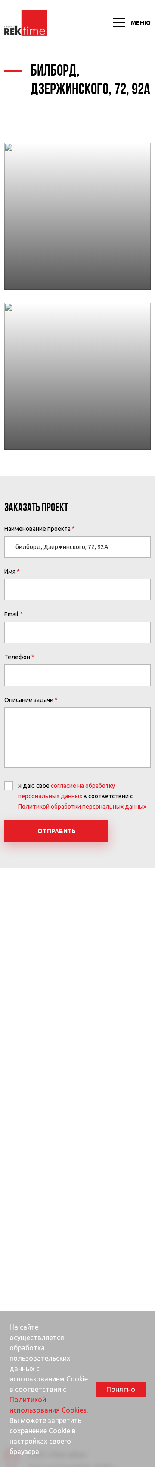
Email (11, 614)
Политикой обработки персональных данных (82, 806)
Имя (10, 571)
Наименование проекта (37, 528)
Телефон (17, 657)
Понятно (120, 1389)
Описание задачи (28, 699)
